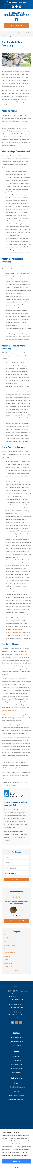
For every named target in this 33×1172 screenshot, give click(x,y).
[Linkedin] (20, 6)
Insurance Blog (11, 33)
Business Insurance (16, 1041)
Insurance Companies (16, 1068)
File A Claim (16, 1091)
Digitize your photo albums (14, 539)
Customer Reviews (16, 1064)
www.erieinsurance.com (9, 785)
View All (16, 970)
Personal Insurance (16, 1037)
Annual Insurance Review (16, 1099)
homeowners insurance (20, 609)
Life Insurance (16, 1045)
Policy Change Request (16, 1095)
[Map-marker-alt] (13, 6)
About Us (16, 1056)
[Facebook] (16, 6)
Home (4, 33)
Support (16, 1083)
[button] (16, 19)
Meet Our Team (16, 1060)
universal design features (20, 209)
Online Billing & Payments (16, 1087)
